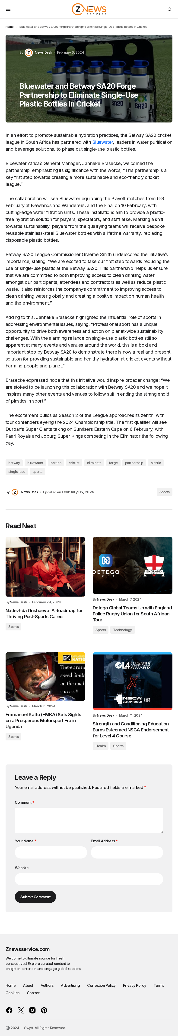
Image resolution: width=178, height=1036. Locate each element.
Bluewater (102, 142)
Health (100, 746)
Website (22, 867)
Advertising (70, 985)
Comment (24, 802)
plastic (156, 463)
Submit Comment (35, 897)
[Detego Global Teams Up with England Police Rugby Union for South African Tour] (132, 565)
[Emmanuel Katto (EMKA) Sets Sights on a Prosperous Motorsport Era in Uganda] (45, 676)
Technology (122, 630)
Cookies (12, 992)
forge (113, 463)
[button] (8, 9)
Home (9, 26)
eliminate (94, 463)
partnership (134, 463)
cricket (74, 463)
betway (14, 463)
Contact (33, 992)
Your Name (25, 841)
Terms (158, 985)
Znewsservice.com (28, 949)
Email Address (104, 841)
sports (37, 471)
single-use (16, 471)
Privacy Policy (134, 985)
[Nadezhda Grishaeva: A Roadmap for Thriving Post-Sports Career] (45, 567)
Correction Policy (101, 985)
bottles (56, 463)
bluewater (35, 463)
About (28, 985)
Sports (164, 492)
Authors (47, 985)
